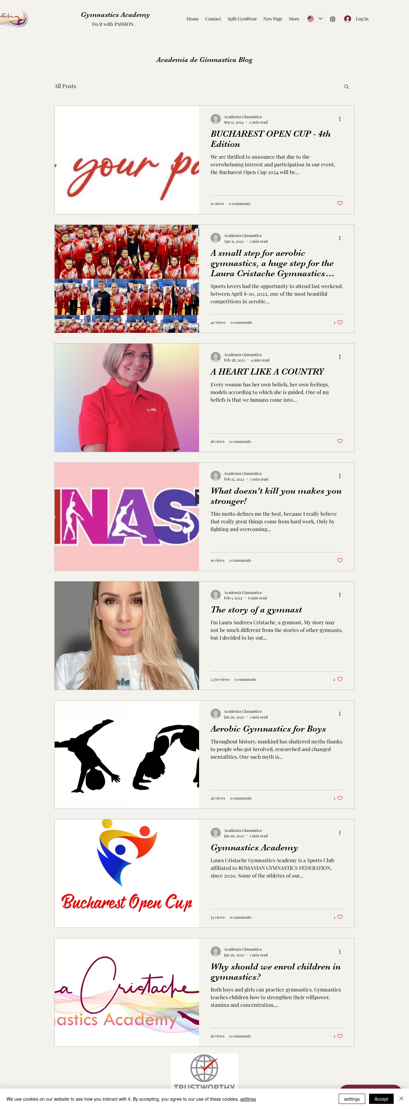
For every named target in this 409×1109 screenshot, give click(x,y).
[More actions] (342, 119)
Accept (381, 1099)
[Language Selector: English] (314, 18)
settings (248, 1099)
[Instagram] (332, 19)
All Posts (65, 86)
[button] (346, 87)
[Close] (401, 1099)
